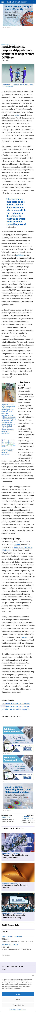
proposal (17, 544)
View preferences (18, 1005)
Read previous (7, 815)
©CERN (4, 969)
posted (24, 637)
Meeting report (20, 913)
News (14, 44)
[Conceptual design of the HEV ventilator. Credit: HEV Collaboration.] (9, 442)
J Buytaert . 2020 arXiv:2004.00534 (16, 703)
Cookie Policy (12, 1009)
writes (17, 115)
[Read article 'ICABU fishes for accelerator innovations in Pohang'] (18, 902)
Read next (30, 815)
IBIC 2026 (5, 939)
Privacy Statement (21, 1009)
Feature (17, 853)
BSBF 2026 (5, 947)
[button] (33, 975)
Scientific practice (26, 817)
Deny (18, 1000)
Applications (6, 44)
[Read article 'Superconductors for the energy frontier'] (18, 872)
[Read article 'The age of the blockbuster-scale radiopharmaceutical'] (18, 842)
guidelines (20, 255)
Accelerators (7, 883)
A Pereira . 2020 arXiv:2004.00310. (16, 709)
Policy (4, 817)
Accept (18, 994)
